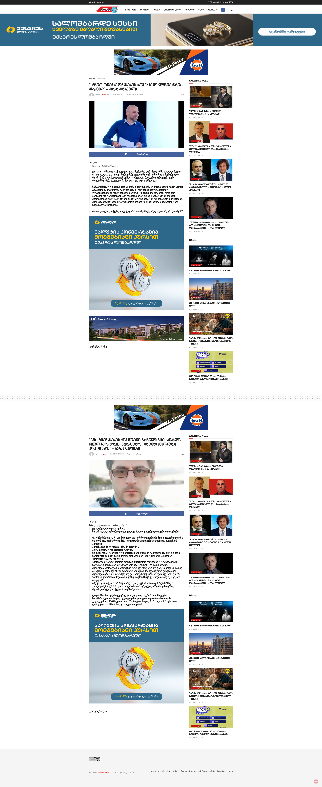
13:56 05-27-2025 (117, 94)
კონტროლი (189, 10)
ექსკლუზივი (144, 10)
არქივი (230, 771)
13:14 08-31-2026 (196, 382)
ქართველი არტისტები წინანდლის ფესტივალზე (210, 270)
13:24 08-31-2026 (196, 347)
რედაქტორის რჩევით (172, 10)
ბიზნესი (156, 10)
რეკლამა (92, 2)
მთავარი (92, 78)
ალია (104, 94)
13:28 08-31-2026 (196, 309)
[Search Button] (232, 9)
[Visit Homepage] (106, 10)
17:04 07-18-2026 (196, 231)
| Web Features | (104, 773)
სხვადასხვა (212, 10)
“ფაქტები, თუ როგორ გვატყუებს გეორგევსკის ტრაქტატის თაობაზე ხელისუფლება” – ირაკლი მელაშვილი (210, 187)
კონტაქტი (100, 2)
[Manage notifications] (316, 781)
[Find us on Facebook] (223, 9)
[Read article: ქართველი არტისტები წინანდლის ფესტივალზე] (211, 256)
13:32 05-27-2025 (117, 454)
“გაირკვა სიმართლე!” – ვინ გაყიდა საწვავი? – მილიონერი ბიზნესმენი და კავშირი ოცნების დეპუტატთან (210, 149)
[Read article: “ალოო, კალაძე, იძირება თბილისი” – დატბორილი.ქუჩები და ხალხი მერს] (211, 97)
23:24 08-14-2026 (196, 117)
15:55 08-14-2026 (196, 155)
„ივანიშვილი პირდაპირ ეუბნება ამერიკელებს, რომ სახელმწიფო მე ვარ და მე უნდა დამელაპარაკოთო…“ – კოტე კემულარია (209, 225)
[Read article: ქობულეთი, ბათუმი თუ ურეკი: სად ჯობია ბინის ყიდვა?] (211, 289)
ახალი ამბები (130, 10)
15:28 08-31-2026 (196, 274)
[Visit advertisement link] (161, 64)
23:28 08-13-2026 (196, 193)
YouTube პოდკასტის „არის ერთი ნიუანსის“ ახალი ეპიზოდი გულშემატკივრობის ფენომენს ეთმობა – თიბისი (211, 341)
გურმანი (201, 10)
